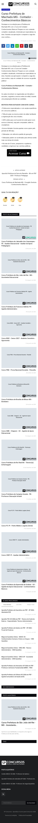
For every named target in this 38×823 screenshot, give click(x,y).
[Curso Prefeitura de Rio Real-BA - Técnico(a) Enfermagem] (19, 450)
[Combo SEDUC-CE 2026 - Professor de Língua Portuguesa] (19, 709)
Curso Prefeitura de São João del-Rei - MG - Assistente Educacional (17, 276)
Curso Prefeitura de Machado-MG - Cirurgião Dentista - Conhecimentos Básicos (19, 183)
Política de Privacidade (25, 815)
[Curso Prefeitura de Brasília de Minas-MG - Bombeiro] (19, 386)
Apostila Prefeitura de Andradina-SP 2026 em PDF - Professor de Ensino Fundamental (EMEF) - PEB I (17, 667)
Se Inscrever (31, 803)
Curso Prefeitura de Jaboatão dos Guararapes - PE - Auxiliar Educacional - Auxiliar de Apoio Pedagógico (18, 244)
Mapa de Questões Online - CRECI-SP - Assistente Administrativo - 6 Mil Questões (17, 658)
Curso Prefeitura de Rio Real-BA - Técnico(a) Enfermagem (17, 464)
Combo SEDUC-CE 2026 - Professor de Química (15, 774)
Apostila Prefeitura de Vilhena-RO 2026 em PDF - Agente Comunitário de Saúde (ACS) (16, 675)
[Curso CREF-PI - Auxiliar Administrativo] (19, 542)
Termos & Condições (11, 815)
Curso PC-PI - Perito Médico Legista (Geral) (17, 526)
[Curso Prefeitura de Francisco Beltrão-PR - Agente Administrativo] (19, 294)
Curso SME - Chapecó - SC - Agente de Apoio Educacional (17, 432)
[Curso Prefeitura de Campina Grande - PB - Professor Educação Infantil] (19, 481)
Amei (12, 205)
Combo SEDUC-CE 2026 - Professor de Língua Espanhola (17, 783)
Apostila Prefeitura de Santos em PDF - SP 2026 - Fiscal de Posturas (17, 629)
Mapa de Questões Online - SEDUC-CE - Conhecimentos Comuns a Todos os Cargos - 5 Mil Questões (17, 639)
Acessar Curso (18, 152)
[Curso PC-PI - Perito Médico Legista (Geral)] (19, 513)
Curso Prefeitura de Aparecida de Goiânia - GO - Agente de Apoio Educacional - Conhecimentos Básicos (18, 587)
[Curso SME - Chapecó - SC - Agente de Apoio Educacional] (19, 418)
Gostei (5, 205)
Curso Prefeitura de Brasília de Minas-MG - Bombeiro (16, 401)
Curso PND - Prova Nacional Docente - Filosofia (18, 370)
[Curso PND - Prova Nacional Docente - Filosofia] (19, 357)
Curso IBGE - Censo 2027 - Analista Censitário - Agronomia (18, 339)
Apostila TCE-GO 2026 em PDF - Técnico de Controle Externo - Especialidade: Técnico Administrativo (18, 620)
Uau (20, 205)
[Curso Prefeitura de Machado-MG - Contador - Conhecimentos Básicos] (19, 54)
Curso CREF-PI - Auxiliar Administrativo (15, 555)
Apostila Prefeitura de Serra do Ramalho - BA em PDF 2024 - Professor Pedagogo (19, 175)
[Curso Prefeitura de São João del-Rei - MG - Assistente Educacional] (19, 262)
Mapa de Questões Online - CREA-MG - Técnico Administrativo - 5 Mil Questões (16, 649)
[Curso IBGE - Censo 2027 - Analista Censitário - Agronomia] (19, 325)
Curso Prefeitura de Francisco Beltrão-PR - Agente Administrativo (16, 308)
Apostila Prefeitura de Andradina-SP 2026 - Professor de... (18, 779)
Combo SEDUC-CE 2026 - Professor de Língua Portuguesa (18, 723)
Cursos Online (5, 9)
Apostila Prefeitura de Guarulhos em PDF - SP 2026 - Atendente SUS (18, 611)
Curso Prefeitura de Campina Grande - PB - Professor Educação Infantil (16, 495)
